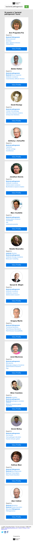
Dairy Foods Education (12, 475)
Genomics (12, 505)
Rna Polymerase (13, 471)
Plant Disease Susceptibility (14, 331)
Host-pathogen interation (13, 437)
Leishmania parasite (12, 224)
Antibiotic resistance (12, 77)
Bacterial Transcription (12, 473)
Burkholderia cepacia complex (15, 187)
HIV (7, 222)
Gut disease (9, 435)
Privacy (24, 528)
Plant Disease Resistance (13, 329)
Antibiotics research (12, 293)
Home (20, 528)
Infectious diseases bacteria (14, 113)
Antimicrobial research (12, 295)
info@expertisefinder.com (11, 528)
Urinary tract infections (12, 115)
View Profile (16, 49)
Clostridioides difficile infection (15, 78)
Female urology (10, 149)
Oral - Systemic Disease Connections (13, 43)
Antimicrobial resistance (13, 185)
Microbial (13, 509)
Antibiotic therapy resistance (14, 257)
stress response (13, 75)
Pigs (7, 368)
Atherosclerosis (10, 39)
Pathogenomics (10, 511)
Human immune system (13, 439)
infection (11, 253)
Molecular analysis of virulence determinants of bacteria (15, 365)
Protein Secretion (14, 507)
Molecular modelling (12, 259)
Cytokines (9, 147)
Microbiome (9, 363)
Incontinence (10, 151)
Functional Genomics (12, 327)
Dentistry (8, 41)
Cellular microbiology (12, 111)
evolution (11, 397)
